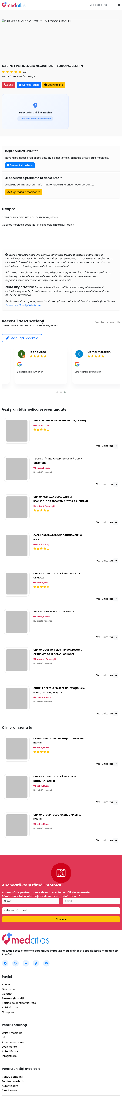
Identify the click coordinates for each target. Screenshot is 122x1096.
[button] (57, 392)
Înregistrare (9, 1056)
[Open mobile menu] (119, 5)
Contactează (30, 85)
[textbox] (100, 5)
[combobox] (102, 4)
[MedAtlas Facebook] (5, 963)
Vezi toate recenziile (107, 322)
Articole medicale (13, 1042)
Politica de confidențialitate (19, 1003)
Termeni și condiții (13, 998)
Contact (7, 994)
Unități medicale (12, 1033)
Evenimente (9, 1047)
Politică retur (10, 1007)
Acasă (6, 984)
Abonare (61, 919)
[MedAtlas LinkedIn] (26, 963)
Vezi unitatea (104, 445)
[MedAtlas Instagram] (15, 963)
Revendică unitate (21, 165)
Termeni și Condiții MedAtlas (23, 305)
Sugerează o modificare (25, 192)
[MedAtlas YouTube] (46, 963)
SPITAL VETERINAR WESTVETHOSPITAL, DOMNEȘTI (60, 420)
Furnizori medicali (13, 1081)
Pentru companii (12, 1077)
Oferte (6, 1037)
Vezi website (55, 85)
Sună (10, 85)
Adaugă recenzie (24, 338)
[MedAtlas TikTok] (36, 963)
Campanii (8, 1012)
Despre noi (8, 989)
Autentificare (10, 1051)
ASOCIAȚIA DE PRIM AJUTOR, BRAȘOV (54, 611)
